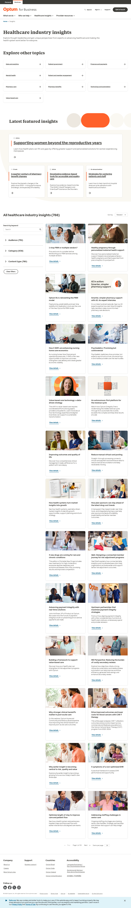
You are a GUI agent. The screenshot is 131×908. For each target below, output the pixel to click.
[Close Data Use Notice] (125, 900)
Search (89, 10)
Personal (8, 2)
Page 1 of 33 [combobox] (77, 845)
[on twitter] (14, 887)
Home (5, 21)
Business (18, 2)
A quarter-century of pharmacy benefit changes (26, 175)
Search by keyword (10, 226)
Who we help (23, 16)
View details (54, 261)
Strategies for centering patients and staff (100, 175)
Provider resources (64, 16)
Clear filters (10, 272)
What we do (8, 16)
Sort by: (110, 215)
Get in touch (120, 10)
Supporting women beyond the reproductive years (58, 143)
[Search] (40, 229)
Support (107, 10)
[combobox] (121, 215)
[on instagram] (19, 887)
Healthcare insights (42, 16)
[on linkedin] (5, 887)
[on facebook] (10, 887)
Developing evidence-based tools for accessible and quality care (65, 176)
